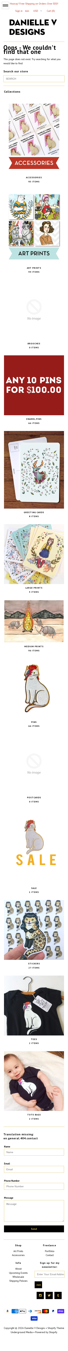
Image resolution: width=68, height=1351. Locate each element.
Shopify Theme (56, 1328)
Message (8, 1197)
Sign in (18, 10)
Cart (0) (51, 10)
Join (27, 10)
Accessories (18, 1255)
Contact (50, 1255)
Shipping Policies (18, 1280)
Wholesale (18, 1276)
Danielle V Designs (34, 1328)
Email (7, 1163)
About (18, 1268)
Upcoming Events (18, 1272)
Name (7, 1146)
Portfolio (49, 1251)
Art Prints (18, 1251)
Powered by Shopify (46, 1332)
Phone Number (12, 1180)
